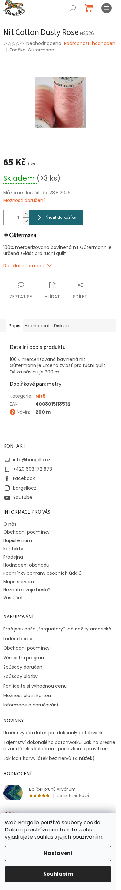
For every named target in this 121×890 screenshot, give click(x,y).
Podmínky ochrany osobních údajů (42, 573)
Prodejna (13, 557)
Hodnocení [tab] (37, 325)
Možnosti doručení (24, 200)
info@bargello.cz (31, 459)
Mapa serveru (18, 581)
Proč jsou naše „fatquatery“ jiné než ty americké (57, 629)
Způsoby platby (20, 676)
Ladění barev (17, 639)
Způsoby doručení (23, 667)
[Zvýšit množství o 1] (26, 213)
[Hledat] (72, 8)
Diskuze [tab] (62, 325)
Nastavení (58, 853)
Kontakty (13, 548)
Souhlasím (58, 874)
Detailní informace (24, 265)
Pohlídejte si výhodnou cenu (35, 686)
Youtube (22, 497)
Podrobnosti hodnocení (90, 43)
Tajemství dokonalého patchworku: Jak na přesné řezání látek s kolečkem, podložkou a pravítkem (59, 746)
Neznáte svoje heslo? (27, 589)
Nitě (40, 396)
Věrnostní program (24, 658)
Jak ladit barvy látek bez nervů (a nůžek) (49, 758)
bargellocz (24, 488)
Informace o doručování (30, 705)
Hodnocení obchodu (26, 565)
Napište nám (17, 540)
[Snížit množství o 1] (26, 221)
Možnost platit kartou (27, 696)
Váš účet (13, 598)
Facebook (24, 478)
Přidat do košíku (60, 217)
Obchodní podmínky (26, 532)
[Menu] (106, 8)
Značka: (31, 50)
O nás (9, 524)
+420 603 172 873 (32, 469)
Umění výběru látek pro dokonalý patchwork (53, 733)
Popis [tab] (14, 325)
